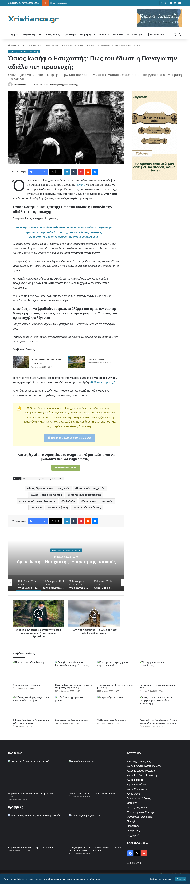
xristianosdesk (20, 85)
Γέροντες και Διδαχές (139, 798)
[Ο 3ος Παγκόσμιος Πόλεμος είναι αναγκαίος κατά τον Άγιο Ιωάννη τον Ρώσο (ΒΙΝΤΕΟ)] (95, 829)
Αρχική (14, 34)
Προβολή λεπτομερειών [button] (161, 879)
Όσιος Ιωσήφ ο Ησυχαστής (97, 501)
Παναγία (118, 34)
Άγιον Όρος (133, 793)
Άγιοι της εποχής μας (27, 45)
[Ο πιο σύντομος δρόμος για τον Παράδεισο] (21, 362)
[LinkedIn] (67, 172)
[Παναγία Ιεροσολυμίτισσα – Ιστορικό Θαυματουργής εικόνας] (74, 671)
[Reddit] (88, 172)
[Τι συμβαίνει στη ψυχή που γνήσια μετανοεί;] (116, 671)
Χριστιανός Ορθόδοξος (88, 507)
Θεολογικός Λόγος (49, 34)
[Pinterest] (81, 172)
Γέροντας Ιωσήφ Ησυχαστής (85, 495)
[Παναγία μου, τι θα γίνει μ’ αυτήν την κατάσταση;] (95, 775)
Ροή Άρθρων (87, 34)
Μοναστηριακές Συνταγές (141, 812)
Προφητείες (133, 830)
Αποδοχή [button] (181, 879)
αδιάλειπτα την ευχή (102, 382)
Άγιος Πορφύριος (137, 784)
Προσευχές (70, 34)
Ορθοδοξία (69, 501)
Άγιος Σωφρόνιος (137, 789)
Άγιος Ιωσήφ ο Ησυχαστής (47, 495)
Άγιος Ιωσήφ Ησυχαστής (90, 488)
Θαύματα (104, 34)
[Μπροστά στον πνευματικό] (32, 671)
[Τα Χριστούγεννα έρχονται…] (116, 706)
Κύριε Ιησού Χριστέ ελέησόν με (38, 501)
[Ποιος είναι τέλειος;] (76, 362)
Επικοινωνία (134, 862)
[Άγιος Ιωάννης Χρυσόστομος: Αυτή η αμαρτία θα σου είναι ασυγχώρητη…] (158, 706)
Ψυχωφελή (28, 34)
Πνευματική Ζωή (58, 507)
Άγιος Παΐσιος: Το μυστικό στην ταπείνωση (68, 3)
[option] (75, 561)
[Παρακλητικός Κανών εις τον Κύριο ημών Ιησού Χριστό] (35, 775)
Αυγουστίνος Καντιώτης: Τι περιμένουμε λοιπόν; (31, 847)
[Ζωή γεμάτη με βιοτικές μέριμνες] (74, 706)
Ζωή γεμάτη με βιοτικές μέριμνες (71, 720)
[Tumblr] (74, 172)
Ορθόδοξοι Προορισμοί (140, 816)
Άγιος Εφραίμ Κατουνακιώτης (144, 766)
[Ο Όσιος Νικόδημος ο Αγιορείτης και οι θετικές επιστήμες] (32, 706)
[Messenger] (95, 172)
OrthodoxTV (156, 34)
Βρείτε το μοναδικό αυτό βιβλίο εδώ (70, 438)
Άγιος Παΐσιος (135, 779)
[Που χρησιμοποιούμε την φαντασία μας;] (158, 671)
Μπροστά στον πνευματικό (26, 685)
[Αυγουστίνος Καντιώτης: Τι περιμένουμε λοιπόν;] (35, 829)
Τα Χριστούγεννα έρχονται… (111, 720)
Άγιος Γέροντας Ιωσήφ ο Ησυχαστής (53, 45)
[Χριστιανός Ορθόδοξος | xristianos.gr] (33, 19)
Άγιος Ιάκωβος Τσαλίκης (141, 770)
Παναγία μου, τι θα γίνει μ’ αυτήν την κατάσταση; (93, 793)
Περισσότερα (134, 34)
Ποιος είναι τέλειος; (95, 359)
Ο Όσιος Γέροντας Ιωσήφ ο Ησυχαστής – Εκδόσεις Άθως (42, 479)
